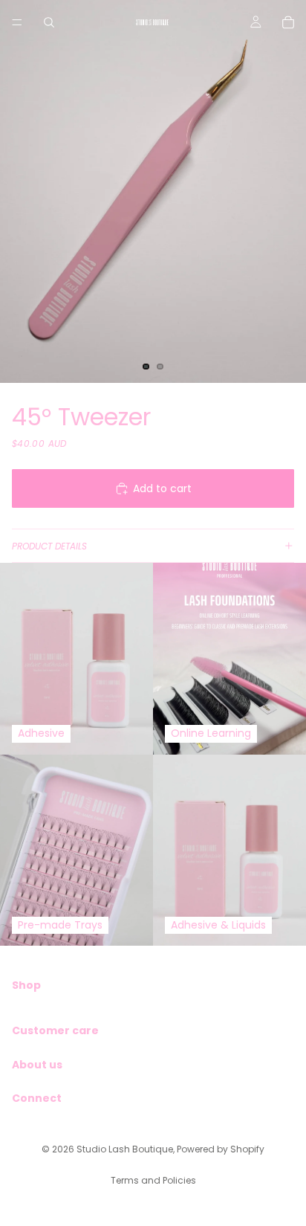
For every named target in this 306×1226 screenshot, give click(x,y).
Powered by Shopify (220, 1149)
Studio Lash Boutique (124, 1149)
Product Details (49, 546)
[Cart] (288, 22)
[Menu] (17, 22)
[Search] (49, 22)
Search (30, 1010)
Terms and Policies (153, 1180)
